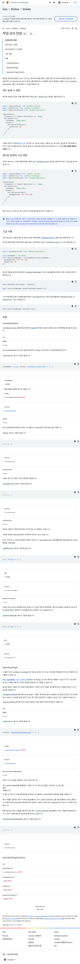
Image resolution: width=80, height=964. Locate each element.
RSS (55, 946)
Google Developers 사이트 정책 (53, 919)
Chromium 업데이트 (34, 936)
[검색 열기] (50, 2)
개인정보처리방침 (12, 954)
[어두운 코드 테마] (72, 103)
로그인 (75, 2)
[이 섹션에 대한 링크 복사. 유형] (9, 317)
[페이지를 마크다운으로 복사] (31, 34)
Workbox (15, 9)
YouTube (57, 939)
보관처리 (31, 942)
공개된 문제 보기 (7, 939)
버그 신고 (5, 936)
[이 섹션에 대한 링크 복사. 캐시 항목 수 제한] (22, 91)
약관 (3, 954)
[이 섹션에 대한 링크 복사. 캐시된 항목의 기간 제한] (29, 155)
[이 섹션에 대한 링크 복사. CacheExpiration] (20, 323)
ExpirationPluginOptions (13, 750)
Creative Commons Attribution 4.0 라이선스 (42, 916)
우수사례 (31, 939)
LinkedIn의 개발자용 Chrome (63, 942)
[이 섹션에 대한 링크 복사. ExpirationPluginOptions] (27, 858)
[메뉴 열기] (3, 2)
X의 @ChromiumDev (61, 936)
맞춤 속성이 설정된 (14, 680)
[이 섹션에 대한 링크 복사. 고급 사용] (14, 231)
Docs (5, 9)
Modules (27, 9)
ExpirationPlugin (11, 763)
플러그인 (21, 143)
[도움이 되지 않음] (76, 28)
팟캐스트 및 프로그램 (34, 946)
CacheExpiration (11, 411)
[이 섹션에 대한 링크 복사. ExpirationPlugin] (20, 667)
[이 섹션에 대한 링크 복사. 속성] (7, 337)
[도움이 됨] (72, 28)
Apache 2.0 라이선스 (11, 919)
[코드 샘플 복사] (76, 103)
